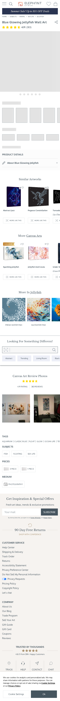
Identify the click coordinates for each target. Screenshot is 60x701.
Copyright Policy (10, 588)
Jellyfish (40, 16)
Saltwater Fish (38, 325)
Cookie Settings (48, 683)
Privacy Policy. (48, 517)
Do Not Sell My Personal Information (21, 574)
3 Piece (13, 469)
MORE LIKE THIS (15, 220)
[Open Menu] (4, 4)
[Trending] (24, 358)
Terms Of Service (35, 517)
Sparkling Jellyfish (11, 267)
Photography (15, 484)
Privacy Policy (14, 686)
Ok (44, 694)
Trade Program (9, 615)
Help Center (8, 547)
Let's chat (7, 592)
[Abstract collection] (9, 358)
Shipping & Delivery (12, 551)
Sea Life (31, 16)
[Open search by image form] (6, 350)
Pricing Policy (9, 583)
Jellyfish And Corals (36, 267)
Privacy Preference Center (15, 569)
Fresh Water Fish (13, 325)
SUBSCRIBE (49, 512)
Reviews (6, 638)
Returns (6, 560)
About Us (7, 606)
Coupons (6, 633)
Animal (22, 16)
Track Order (8, 556)
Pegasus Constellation (37, 210)
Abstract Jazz (9, 210)
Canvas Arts (34, 235)
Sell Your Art (8, 620)
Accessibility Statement (14, 565)
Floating (17, 453)
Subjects (13, 16)
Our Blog (6, 611)
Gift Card (6, 629)
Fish (6, 453)
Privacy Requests (16, 578)
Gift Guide (7, 624)
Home (4, 16)
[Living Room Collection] (41, 358)
